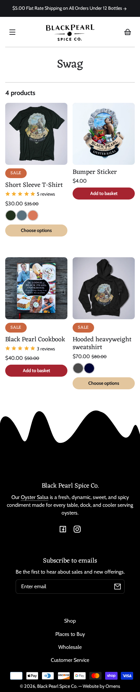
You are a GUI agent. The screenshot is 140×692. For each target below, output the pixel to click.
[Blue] (21, 215)
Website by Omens (101, 686)
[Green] (10, 215)
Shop (70, 621)
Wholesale (70, 647)
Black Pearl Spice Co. (57, 686)
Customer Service (70, 660)
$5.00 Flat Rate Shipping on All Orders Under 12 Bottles (67, 8)
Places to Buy (70, 634)
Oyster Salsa (35, 497)
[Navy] (89, 368)
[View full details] (36, 134)
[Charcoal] (78, 368)
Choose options (36, 230)
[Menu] (12, 32)
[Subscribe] (117, 586)
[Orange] (32, 215)
